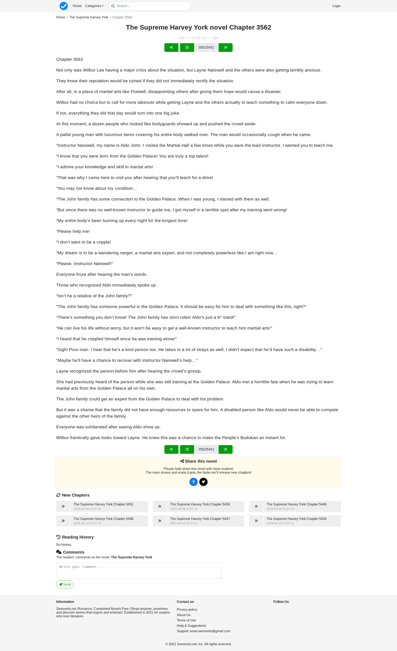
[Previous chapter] (171, 47)
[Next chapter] (226, 47)
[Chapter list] (187, 47)
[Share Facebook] (193, 482)
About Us (183, 615)
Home (77, 6)
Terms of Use (186, 620)
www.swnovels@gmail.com (210, 631)
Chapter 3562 (122, 17)
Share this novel (201, 461)
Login (336, 6)
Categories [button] (93, 6)
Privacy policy (187, 609)
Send (66, 584)
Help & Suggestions (191, 625)
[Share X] (203, 482)
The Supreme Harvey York (88, 17)
